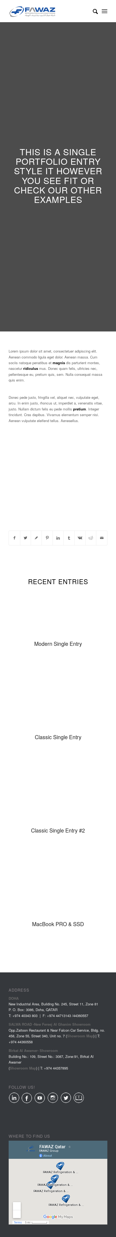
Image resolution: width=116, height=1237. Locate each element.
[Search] (92, 11)
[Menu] (104, 11)
